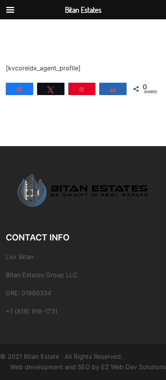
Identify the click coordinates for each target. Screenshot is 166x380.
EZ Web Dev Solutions (133, 367)
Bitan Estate (41, 356)
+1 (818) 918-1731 (32, 311)
